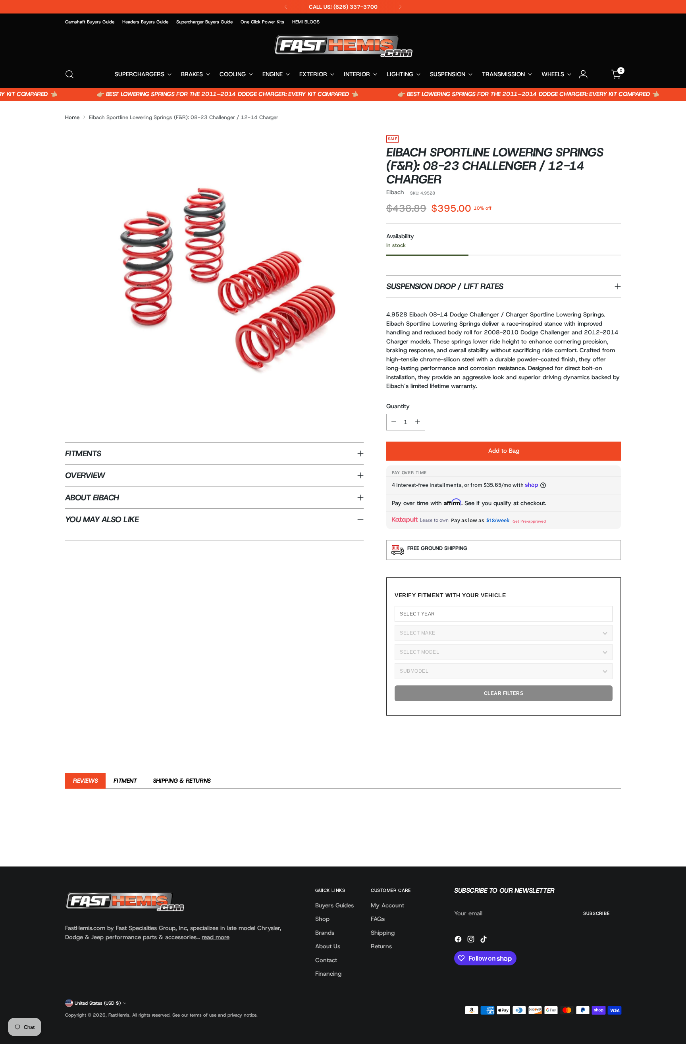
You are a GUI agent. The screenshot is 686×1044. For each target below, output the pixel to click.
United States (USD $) (98, 1003)
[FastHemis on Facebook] (459, 940)
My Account (387, 905)
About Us (327, 946)
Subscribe (596, 913)
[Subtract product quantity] (394, 422)
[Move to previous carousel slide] (596, 839)
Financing (328, 974)
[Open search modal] (69, 74)
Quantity (398, 406)
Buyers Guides (334, 905)
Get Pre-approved (529, 521)
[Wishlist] (600, 74)
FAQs (378, 919)
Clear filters (504, 693)
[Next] (400, 7)
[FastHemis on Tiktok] (484, 940)
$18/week (497, 520)
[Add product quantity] (417, 422)
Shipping (383, 933)
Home (72, 117)
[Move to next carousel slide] (614, 839)
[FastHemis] (343, 46)
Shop (322, 919)
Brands (324, 933)
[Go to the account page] (583, 74)
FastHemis (118, 1015)
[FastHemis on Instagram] (471, 940)
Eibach (395, 192)
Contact (326, 960)
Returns (381, 946)
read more (215, 937)
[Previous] (286, 7)
